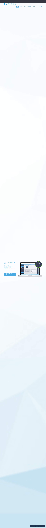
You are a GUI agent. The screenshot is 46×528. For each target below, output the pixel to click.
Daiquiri (21, 6)
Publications (29, 6)
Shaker (25, 6)
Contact (34, 6)
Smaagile (17, 6)
